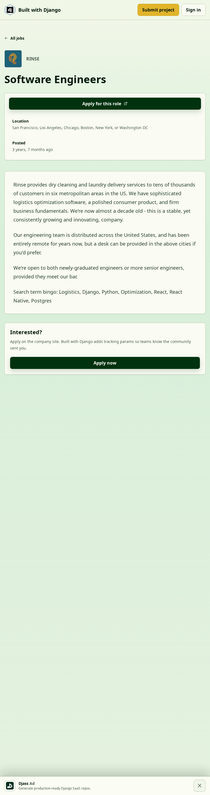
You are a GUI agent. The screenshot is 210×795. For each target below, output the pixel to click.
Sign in (193, 10)
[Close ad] (200, 786)
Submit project (158, 10)
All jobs (17, 38)
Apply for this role (101, 104)
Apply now (105, 363)
